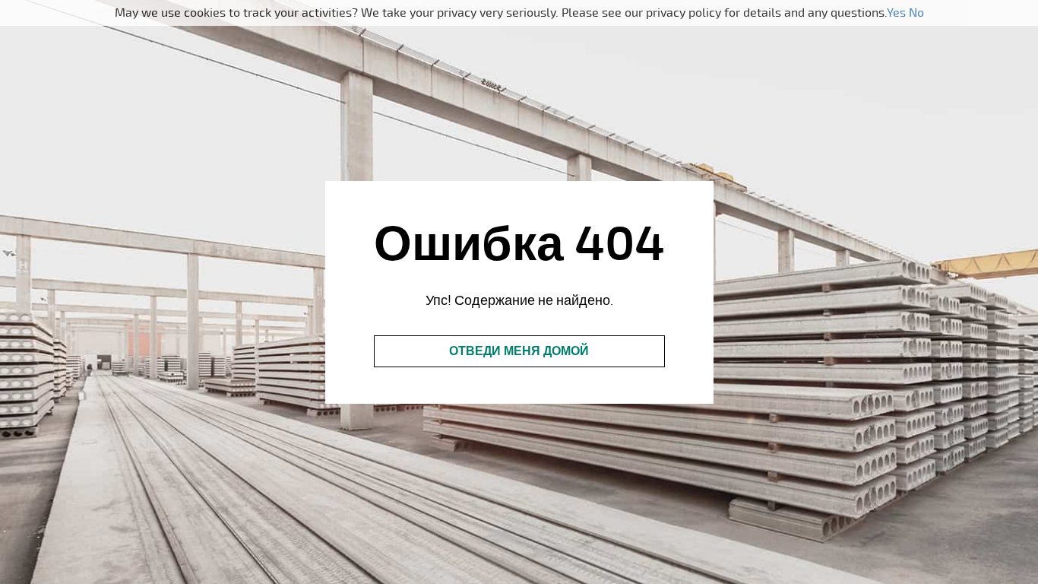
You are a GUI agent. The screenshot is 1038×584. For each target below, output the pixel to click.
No (916, 13)
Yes (896, 13)
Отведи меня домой (519, 351)
